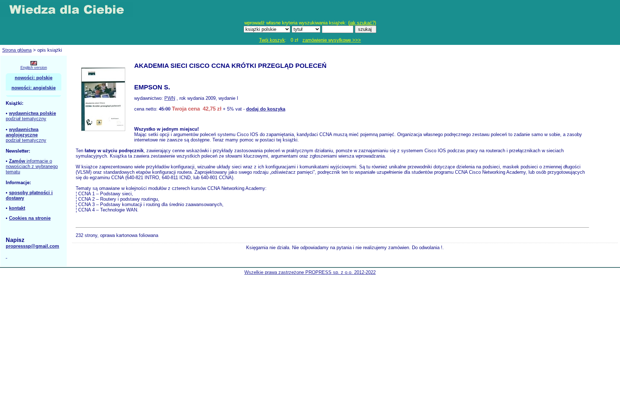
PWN (169, 98)
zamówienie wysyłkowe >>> (331, 40)
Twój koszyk (272, 40)
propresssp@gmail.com (32, 246)
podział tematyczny (26, 118)
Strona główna (17, 50)
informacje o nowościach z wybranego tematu (32, 166)
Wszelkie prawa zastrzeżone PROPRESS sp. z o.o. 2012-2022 (310, 272)
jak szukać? (362, 22)
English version (33, 67)
